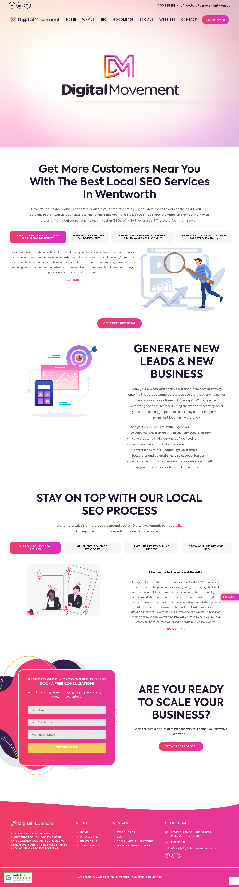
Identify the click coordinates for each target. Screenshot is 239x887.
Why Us (88, 19)
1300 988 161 (179, 842)
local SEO (175, 525)
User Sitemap (89, 846)
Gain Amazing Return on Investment (88, 237)
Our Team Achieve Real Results (35, 548)
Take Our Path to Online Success (151, 548)
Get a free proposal (181, 746)
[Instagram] (27, 5)
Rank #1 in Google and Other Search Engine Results (38, 237)
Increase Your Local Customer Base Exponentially (204, 237)
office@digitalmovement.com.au (193, 848)
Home (71, 19)
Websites (167, 19)
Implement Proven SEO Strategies (92, 548)
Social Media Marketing (135, 841)
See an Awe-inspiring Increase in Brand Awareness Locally (142, 237)
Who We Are (89, 837)
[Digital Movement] (34, 22)
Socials (146, 19)
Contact (189, 19)
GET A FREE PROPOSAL (119, 323)
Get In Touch (215, 20)
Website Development (133, 846)
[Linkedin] (19, 5)
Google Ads (123, 19)
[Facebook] (12, 5)
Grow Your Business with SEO (207, 548)
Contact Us (88, 841)
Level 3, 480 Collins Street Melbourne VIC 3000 (191, 834)
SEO (104, 19)
